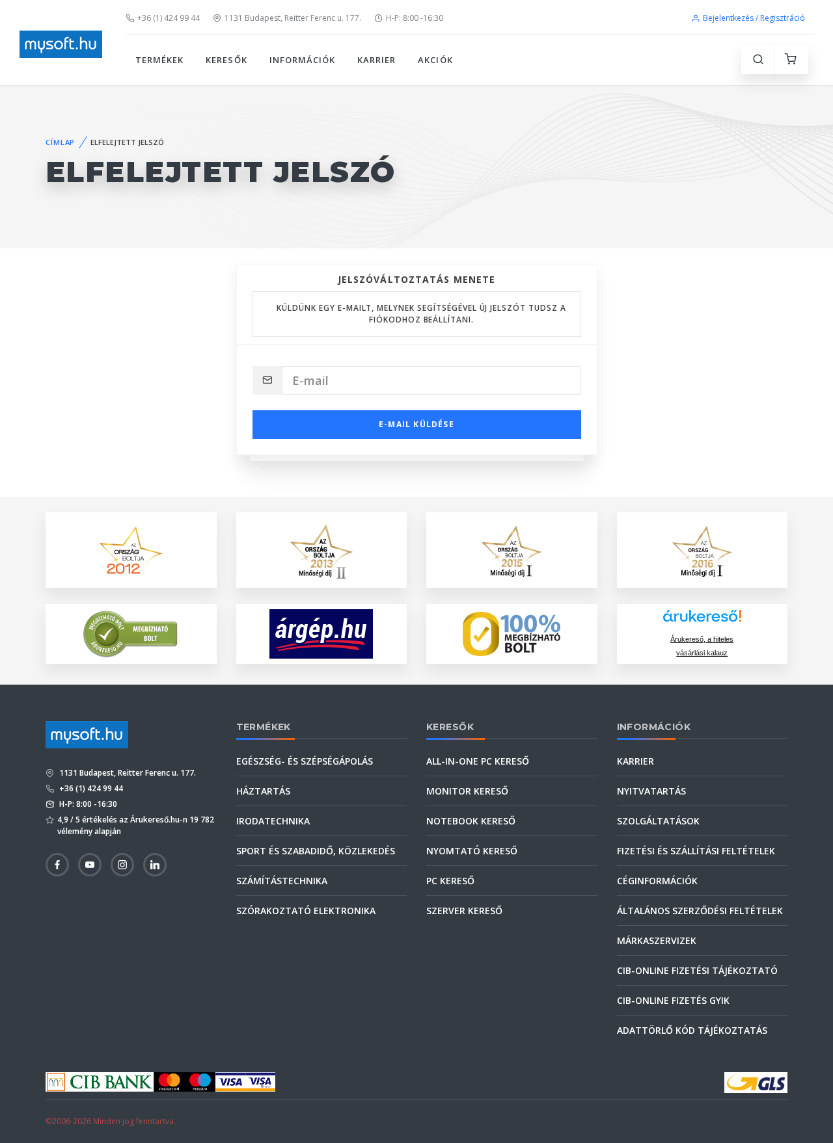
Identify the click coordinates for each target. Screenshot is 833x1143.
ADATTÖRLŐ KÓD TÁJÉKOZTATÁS (692, 1030)
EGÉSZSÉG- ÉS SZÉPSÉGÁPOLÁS (304, 761)
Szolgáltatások (658, 821)
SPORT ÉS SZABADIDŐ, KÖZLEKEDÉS (315, 851)
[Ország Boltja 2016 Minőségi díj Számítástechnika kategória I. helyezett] (702, 549)
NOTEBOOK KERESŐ (470, 821)
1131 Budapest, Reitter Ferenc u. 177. (293, 17)
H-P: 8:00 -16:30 (414, 17)
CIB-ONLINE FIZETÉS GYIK (673, 1000)
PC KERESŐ (450, 880)
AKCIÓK (435, 60)
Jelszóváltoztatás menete (417, 279)
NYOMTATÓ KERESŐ (471, 851)
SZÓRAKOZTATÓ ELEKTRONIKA (306, 910)
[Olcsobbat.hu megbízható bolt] (511, 634)
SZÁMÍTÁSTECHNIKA (281, 880)
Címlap (60, 142)
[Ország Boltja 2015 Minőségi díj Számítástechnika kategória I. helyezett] (511, 549)
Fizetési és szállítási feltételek (696, 851)
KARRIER (376, 60)
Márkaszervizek (656, 940)
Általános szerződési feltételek (700, 910)
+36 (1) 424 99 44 (168, 17)
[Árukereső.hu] (702, 620)
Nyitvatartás (651, 791)
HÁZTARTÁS (263, 791)
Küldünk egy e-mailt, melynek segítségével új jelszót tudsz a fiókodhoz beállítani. (421, 313)
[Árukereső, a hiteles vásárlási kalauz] (131, 633)
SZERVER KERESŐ (464, 910)
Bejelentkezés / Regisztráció (754, 17)
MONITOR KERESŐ (467, 791)
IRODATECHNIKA (273, 821)
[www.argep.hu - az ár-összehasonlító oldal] (321, 634)
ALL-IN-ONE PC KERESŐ (477, 761)
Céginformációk (657, 880)
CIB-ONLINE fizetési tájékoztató (697, 970)
